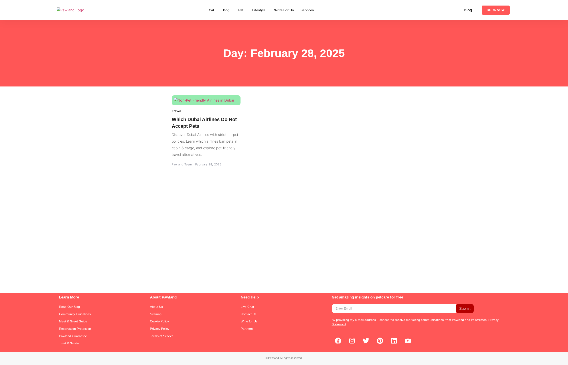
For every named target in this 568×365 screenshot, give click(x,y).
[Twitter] (366, 340)
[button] (212, 10)
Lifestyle (258, 10)
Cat (211, 10)
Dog (226, 10)
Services (307, 10)
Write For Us (284, 10)
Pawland (458, 320)
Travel (176, 111)
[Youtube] (408, 340)
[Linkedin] (394, 340)
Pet (240, 10)
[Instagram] (352, 340)
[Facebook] (338, 340)
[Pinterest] (380, 340)
